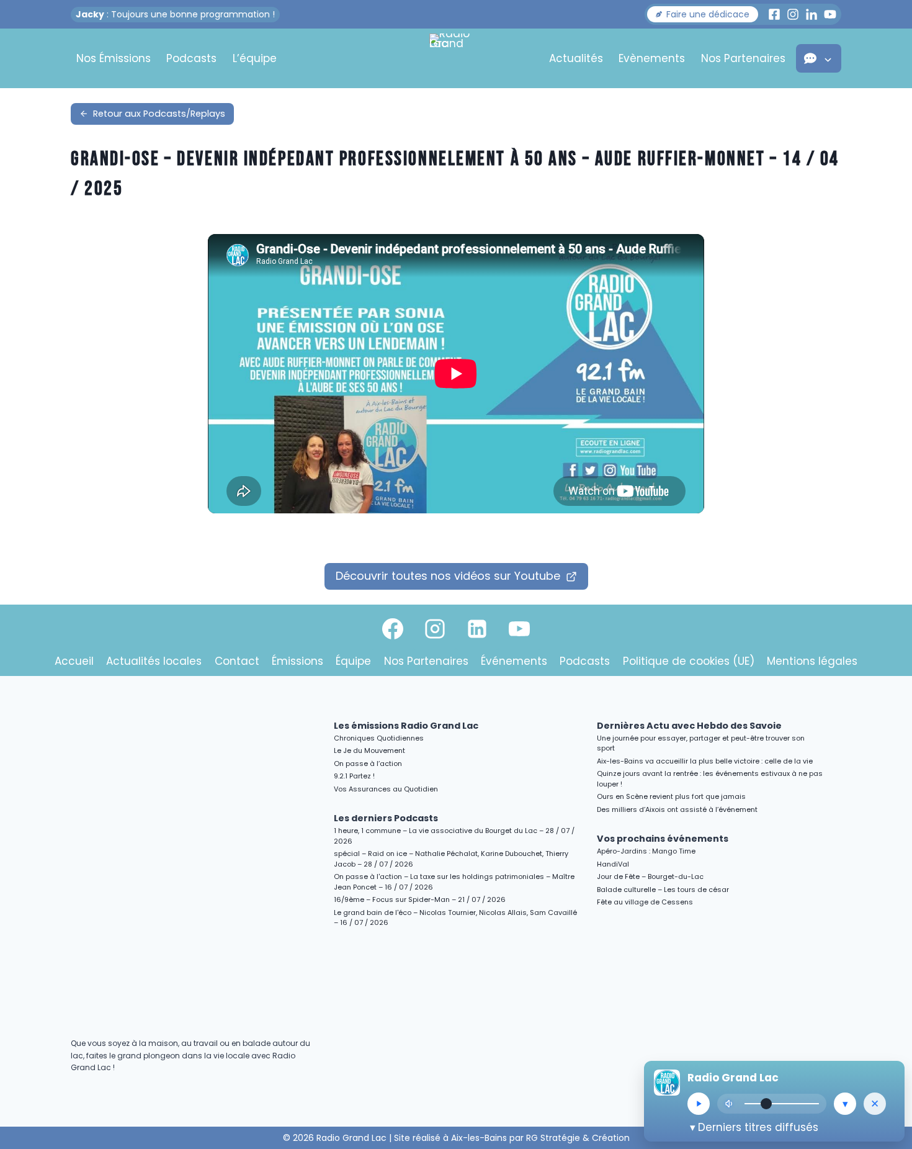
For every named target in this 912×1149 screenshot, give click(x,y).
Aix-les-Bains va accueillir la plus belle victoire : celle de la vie (705, 761)
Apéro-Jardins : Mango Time (646, 851)
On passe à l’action (368, 763)
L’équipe (255, 58)
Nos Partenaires (743, 58)
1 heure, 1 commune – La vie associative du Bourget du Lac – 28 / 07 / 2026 (454, 836)
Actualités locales (154, 661)
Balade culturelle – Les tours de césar (663, 889)
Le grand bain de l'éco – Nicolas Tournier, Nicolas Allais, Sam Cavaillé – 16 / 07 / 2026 (455, 918)
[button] (702, 14)
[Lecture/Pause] (698, 1104)
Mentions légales (812, 661)
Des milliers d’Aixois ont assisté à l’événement (677, 809)
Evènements (652, 58)
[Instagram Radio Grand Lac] (793, 14)
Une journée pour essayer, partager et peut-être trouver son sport (701, 743)
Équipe (353, 661)
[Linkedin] (477, 629)
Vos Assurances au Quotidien (386, 789)
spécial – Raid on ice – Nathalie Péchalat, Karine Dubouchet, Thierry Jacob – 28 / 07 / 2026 (451, 859)
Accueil (74, 661)
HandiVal (613, 864)
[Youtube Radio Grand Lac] (830, 14)
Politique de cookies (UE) (688, 661)
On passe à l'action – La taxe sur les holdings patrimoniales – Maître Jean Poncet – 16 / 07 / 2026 (454, 882)
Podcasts (191, 58)
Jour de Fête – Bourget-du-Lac (650, 876)
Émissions (297, 661)
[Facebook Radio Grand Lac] (774, 14)
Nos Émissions (113, 58)
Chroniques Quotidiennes (379, 738)
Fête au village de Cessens (645, 902)
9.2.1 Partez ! (354, 776)
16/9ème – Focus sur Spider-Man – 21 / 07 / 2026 (420, 899)
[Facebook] (393, 629)
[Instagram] (435, 629)
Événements (514, 661)
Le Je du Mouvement (369, 750)
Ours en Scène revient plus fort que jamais (671, 796)
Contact (237, 661)
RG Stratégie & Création (578, 1138)
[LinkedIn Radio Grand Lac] (811, 14)
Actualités (576, 58)
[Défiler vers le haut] (888, 1032)
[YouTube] (519, 629)
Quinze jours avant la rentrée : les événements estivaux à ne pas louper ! (710, 778)
